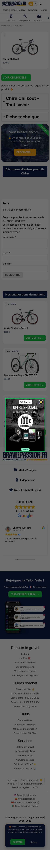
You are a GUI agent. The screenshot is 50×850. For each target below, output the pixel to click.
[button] (41, 402)
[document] (25, 425)
